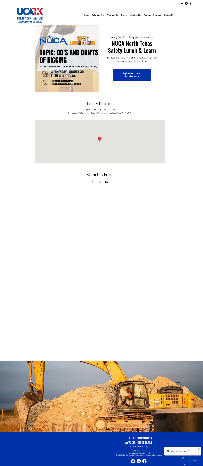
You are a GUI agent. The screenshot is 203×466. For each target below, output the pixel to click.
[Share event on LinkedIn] (106, 182)
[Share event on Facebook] (93, 182)
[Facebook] (144, 461)
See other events (132, 76)
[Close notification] (199, 449)
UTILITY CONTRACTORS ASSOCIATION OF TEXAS (138, 440)
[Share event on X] (99, 182)
